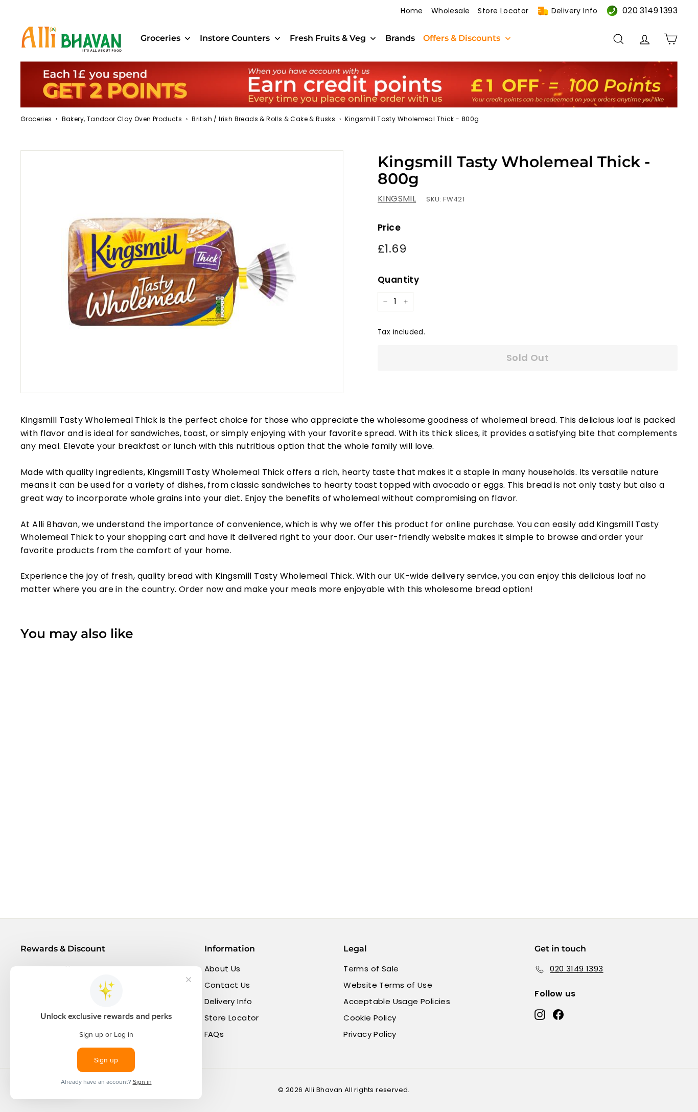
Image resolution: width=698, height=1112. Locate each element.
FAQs (214, 1034)
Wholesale (450, 11)
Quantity (398, 280)
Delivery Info (574, 11)
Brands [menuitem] (400, 38)
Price (389, 227)
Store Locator (503, 11)
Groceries (36, 119)
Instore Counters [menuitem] (235, 38)
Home (412, 11)
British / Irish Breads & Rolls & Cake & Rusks (263, 119)
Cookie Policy (369, 1017)
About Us (222, 968)
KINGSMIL (397, 199)
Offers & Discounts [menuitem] (461, 38)
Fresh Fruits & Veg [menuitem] (328, 38)
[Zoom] (182, 272)
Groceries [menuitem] (160, 38)
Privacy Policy (370, 1034)
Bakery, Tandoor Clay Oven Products (122, 119)
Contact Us (227, 985)
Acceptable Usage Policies (396, 1001)
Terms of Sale (371, 968)
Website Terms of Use (387, 985)
